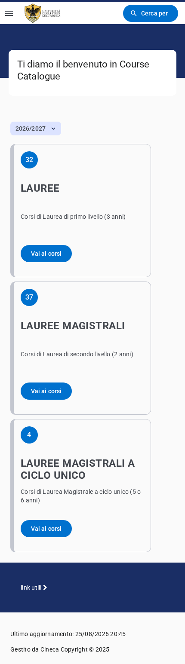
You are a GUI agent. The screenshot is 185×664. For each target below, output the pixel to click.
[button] (35, 128)
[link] (43, 13)
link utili (32, 587)
